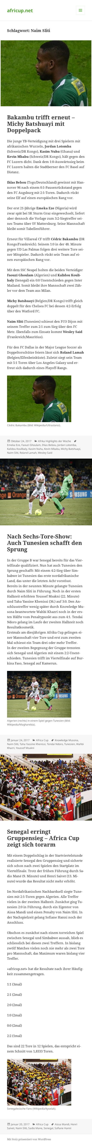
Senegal (48, 1128)
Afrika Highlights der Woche (54, 441)
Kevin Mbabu (51, 449)
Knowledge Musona (66, 740)
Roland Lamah (28, 453)
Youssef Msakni (25, 748)
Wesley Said (45, 453)
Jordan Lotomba (66, 445)
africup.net (20, 10)
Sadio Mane (35, 1128)
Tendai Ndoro (55, 744)
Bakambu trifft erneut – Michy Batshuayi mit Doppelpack (41, 123)
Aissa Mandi (62, 1124)
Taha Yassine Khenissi (33, 744)
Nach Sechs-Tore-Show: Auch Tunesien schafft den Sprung (44, 542)
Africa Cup (42, 740)
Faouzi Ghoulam (31, 445)
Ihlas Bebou (49, 445)
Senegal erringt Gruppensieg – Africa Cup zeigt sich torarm (43, 838)
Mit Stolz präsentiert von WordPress (29, 1139)
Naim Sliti (12, 453)
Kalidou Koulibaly (17, 449)
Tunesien (69, 744)
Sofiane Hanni (63, 1128)
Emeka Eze (13, 445)
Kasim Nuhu (35, 449)
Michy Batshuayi (70, 449)
